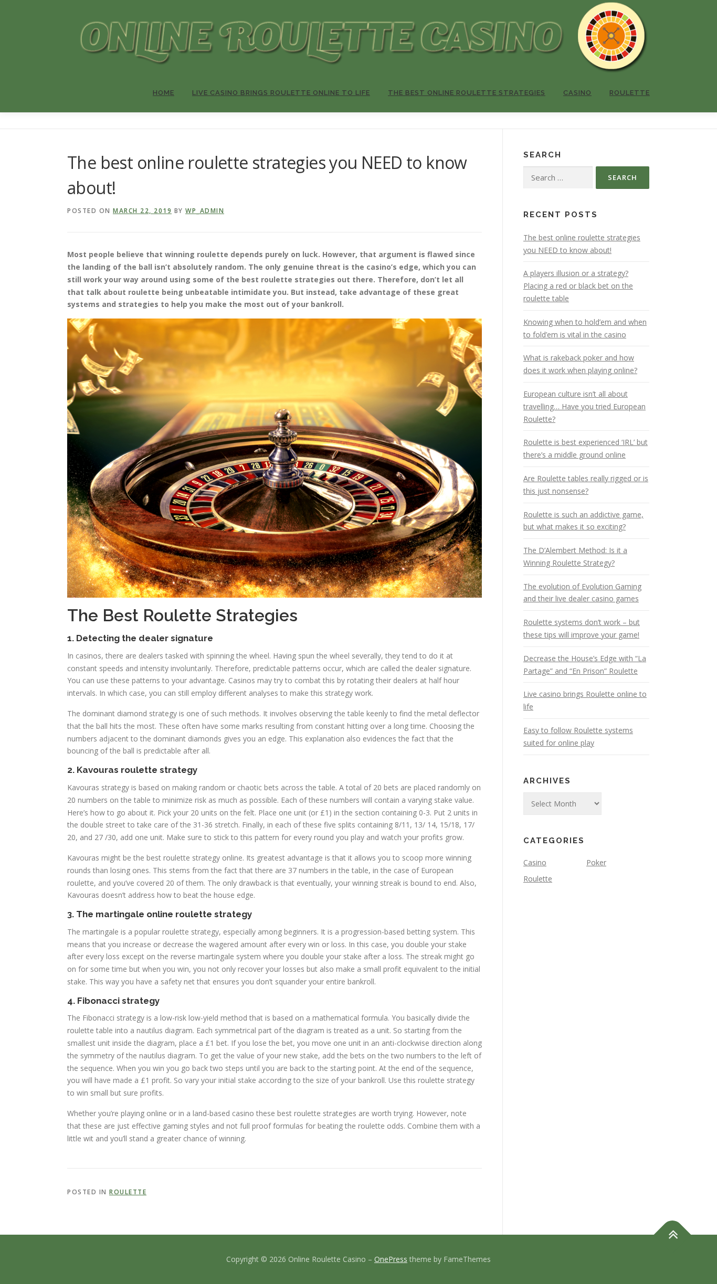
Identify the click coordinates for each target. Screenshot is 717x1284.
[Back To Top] (672, 1234)
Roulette (629, 93)
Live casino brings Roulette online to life (281, 93)
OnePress (390, 1259)
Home (163, 93)
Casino (577, 93)
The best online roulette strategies (466, 93)
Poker (596, 862)
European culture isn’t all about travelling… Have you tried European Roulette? (584, 406)
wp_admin (204, 210)
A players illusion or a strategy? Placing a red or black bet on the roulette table (578, 285)
